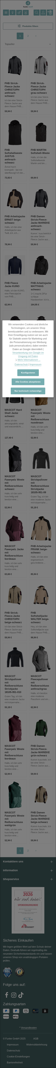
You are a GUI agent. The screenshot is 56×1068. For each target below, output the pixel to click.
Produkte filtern (30, 26)
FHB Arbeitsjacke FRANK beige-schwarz (41, 549)
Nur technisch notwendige (28, 391)
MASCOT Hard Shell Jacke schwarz (13, 413)
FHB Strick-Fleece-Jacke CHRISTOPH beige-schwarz (13, 617)
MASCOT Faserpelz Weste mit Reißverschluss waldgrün (14, 819)
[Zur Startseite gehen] (28, 4)
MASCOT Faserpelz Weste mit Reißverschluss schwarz (14, 483)
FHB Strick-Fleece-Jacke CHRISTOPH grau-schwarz (39, 88)
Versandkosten (29, 1027)
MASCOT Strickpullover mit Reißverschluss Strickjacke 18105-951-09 (40, 484)
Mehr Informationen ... (29, 360)
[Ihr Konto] (43, 13)
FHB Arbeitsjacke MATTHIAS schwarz (41, 286)
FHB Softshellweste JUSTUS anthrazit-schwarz (13, 156)
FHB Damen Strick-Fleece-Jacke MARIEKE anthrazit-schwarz (40, 223)
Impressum (35, 364)
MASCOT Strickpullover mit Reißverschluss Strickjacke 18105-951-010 (14, 684)
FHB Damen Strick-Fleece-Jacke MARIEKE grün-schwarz (40, 751)
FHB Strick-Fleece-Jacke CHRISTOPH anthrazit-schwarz (12, 89)
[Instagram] (14, 995)
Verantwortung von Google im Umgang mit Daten (28, 354)
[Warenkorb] (50, 13)
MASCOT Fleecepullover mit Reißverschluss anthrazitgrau (40, 682)
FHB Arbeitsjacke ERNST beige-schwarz (15, 219)
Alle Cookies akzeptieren (28, 382)
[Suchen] (37, 13)
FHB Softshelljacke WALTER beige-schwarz (40, 617)
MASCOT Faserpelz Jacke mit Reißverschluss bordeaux (14, 552)
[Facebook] (7, 995)
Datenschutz (21, 364)
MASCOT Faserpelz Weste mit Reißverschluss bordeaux (14, 752)
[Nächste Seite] (36, 36)
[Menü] (6, 13)
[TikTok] (21, 995)
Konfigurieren (28, 372)
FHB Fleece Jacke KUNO (12, 285)
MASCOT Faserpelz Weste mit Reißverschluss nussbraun (40, 416)
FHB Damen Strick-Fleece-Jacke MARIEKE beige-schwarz (40, 817)
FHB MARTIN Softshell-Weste (40, 151)
